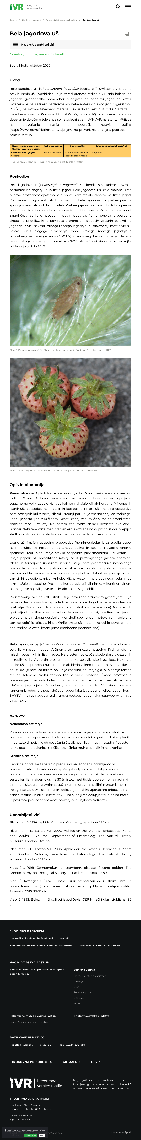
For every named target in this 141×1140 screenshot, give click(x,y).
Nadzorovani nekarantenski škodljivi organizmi (41, 945)
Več (41, 1135)
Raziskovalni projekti (72, 1044)
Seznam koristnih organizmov (90, 976)
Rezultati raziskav (21, 1044)
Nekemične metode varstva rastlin (33, 1015)
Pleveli (64, 938)
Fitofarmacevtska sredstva (92, 1015)
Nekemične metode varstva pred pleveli (31, 1022)
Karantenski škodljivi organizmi (100, 945)
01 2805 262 (26, 1115)
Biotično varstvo (85, 969)
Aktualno (71, 1062)
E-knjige (45, 1044)
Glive (76, 987)
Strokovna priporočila (31, 1062)
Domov (13, 20)
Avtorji (115, 1132)
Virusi (77, 1003)
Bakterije (78, 981)
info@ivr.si (26, 1119)
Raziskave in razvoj (27, 1037)
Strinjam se (31, 1135)
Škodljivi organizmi (31, 20)
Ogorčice (79, 998)
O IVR (95, 1062)
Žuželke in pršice (82, 992)
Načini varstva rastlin (29, 962)
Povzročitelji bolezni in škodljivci (61, 20)
